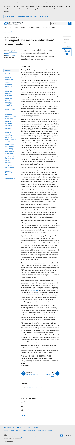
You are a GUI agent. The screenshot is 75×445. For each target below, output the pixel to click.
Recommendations (9, 67)
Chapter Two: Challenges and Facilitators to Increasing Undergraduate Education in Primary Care (10, 83)
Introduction (8, 70)
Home (5, 31)
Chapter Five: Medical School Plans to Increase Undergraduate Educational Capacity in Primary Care (10, 114)
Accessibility (6, 430)
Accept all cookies (9, 16)
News (16, 27)
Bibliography (8, 128)
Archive (12, 430)
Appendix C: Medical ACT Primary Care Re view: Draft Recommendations (10, 159)
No (25, 406)
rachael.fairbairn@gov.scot (33, 388)
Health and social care (11, 55)
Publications (23, 27)
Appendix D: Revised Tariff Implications (10, 166)
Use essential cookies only (25, 16)
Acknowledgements (10, 178)
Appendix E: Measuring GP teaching (8, 172)
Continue (24, 416)
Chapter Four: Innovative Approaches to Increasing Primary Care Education (9, 102)
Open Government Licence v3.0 (29, 437)
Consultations (46, 27)
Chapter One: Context (10, 74)
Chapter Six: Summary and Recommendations (9, 123)
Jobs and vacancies (41, 430)
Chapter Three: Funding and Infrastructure (8, 93)
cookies (10, 3)
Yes (25, 402)
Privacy (50, 430)
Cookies (24, 430)
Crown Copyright (31, 430)
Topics (10, 27)
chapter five (35, 290)
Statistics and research (35, 27)
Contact (18, 430)
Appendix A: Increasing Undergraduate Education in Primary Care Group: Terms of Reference (10, 137)
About (5, 27)
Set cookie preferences (41, 16)
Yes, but (26, 410)
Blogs (53, 27)
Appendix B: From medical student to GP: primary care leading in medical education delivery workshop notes (9, 149)
